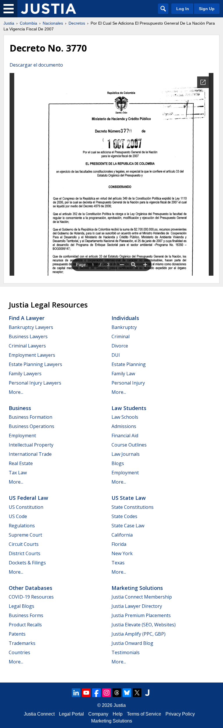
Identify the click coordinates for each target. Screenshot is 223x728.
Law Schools (125, 417)
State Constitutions (133, 507)
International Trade (30, 454)
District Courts (24, 553)
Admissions (124, 426)
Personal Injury (128, 383)
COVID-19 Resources (31, 597)
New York (122, 553)
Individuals (125, 317)
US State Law (129, 497)
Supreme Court (25, 535)
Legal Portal (71, 713)
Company (98, 713)
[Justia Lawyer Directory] (147, 692)
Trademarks (22, 643)
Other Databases (30, 587)
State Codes (124, 516)
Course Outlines (129, 445)
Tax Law (18, 472)
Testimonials (126, 652)
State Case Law (128, 525)
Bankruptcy (124, 327)
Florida (119, 544)
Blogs (118, 463)
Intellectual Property (31, 445)
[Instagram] (106, 692)
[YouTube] (86, 692)
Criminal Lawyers (27, 346)
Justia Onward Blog (132, 643)
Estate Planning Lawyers (35, 364)
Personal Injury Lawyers (35, 383)
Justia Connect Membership (142, 597)
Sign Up (207, 8)
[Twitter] (137, 692)
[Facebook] (96, 692)
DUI (116, 355)
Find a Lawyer (26, 317)
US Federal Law (28, 497)
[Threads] (116, 692)
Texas (118, 562)
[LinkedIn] (76, 692)
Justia (8, 23)
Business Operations (31, 426)
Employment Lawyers (32, 355)
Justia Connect (39, 713)
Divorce (120, 346)
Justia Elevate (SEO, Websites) (144, 624)
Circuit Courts (24, 544)
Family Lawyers (25, 373)
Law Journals (126, 454)
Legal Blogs (21, 606)
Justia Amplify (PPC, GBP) (139, 634)
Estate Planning (129, 364)
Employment (22, 435)
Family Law (123, 373)
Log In (182, 8)
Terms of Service (144, 713)
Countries (19, 652)
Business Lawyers (28, 336)
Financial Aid (125, 435)
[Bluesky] (127, 692)
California (122, 535)
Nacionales (53, 23)
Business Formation (30, 417)
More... (16, 392)
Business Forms (26, 615)
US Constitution (26, 507)
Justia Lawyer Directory (137, 606)
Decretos (77, 23)
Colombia (28, 23)
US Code (18, 516)
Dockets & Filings (27, 562)
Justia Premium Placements (141, 615)
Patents (17, 634)
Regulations (22, 525)
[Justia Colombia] (48, 8)
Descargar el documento (36, 65)
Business (20, 408)
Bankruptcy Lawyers (31, 327)
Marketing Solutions (137, 587)
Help (118, 713)
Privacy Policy (180, 713)
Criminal (121, 336)
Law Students (129, 408)
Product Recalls (25, 624)
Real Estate (21, 463)
